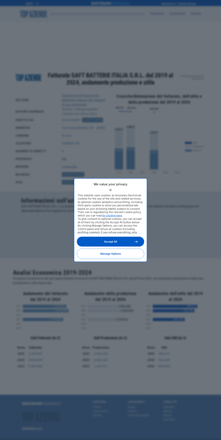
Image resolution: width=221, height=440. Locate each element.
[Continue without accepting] (110, 190)
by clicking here (112, 215)
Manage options (110, 253)
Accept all (110, 241)
